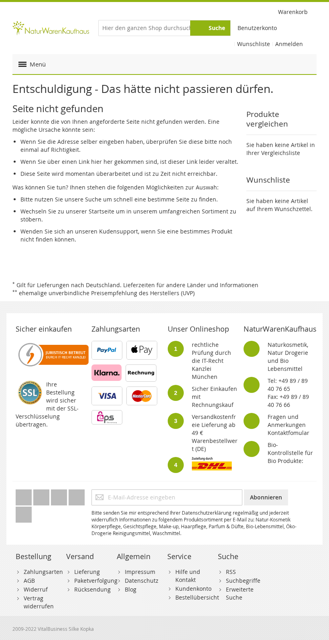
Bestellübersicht (197, 597)
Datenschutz (141, 580)
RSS (231, 572)
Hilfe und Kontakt (187, 576)
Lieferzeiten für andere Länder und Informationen (190, 285)
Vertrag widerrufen (39, 602)
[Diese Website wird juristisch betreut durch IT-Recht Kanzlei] (53, 344)
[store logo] (50, 28)
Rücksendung (92, 589)
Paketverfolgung (96, 580)
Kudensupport (118, 231)
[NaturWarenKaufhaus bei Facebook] (42, 495)
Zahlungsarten (43, 572)
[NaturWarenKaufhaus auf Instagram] (77, 495)
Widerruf (36, 589)
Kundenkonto (193, 588)
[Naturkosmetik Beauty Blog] (24, 512)
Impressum (140, 572)
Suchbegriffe (243, 580)
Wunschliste (253, 44)
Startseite (101, 211)
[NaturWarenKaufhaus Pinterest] (60, 495)
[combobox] (164, 28)
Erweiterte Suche (240, 593)
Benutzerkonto (257, 28)
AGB (29, 580)
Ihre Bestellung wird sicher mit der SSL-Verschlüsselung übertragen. (47, 404)
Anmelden (289, 44)
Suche (93, 199)
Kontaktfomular (288, 433)
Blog (130, 589)
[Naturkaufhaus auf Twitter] (24, 495)
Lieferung (87, 572)
